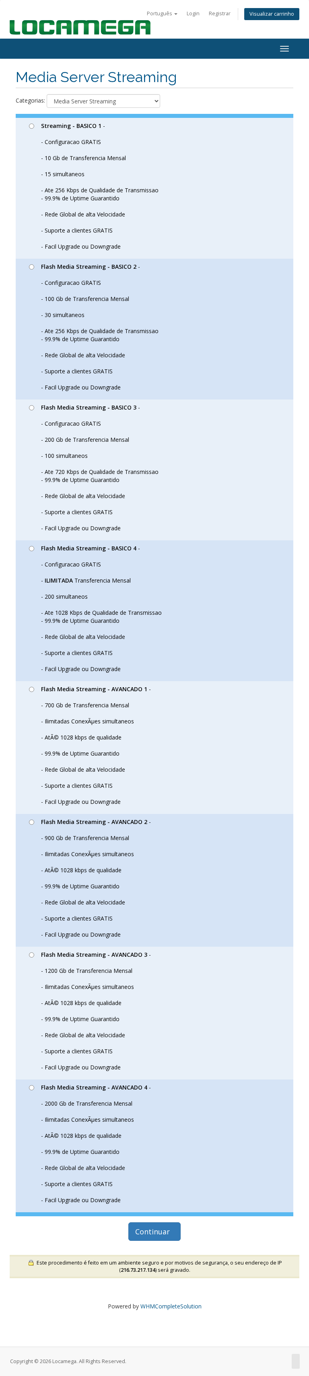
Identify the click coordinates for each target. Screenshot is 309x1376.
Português (160, 13)
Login (193, 13)
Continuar (154, 1231)
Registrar (220, 13)
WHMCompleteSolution (171, 1306)
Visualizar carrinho (271, 13)
